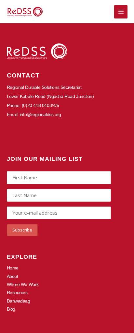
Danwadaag (18, 300)
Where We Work (23, 284)
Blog (11, 309)
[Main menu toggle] (120, 11)
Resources (17, 292)
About (12, 276)
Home (13, 267)
